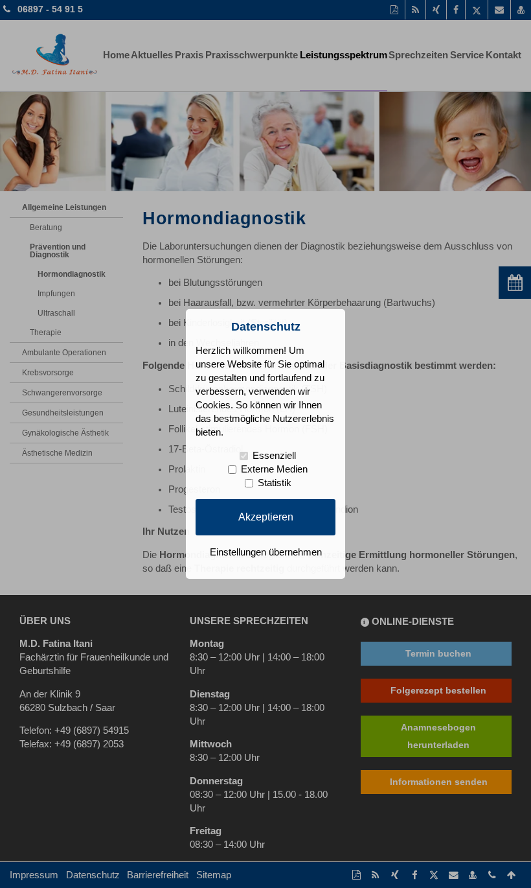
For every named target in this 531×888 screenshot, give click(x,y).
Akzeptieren (265, 516)
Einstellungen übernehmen (266, 552)
